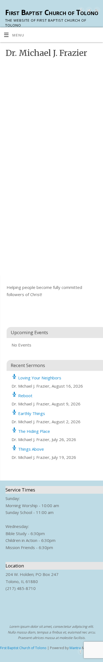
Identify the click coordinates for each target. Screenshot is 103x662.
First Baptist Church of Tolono (51, 12)
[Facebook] (80, 11)
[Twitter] (88, 11)
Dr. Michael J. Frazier (77, 141)
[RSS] (96, 11)
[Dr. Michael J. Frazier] (40, 63)
